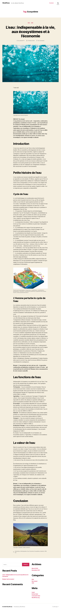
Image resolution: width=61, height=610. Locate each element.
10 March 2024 (31, 40)
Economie (31, 551)
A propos (51, 3)
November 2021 (36, 570)
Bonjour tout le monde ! (8, 579)
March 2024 (35, 568)
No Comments (41, 40)
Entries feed (35, 594)
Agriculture (17, 551)
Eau (28, 551)
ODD (32, 22)
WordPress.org (36, 597)
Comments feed (36, 595)
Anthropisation (23, 551)
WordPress (6, 3)
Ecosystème (37, 551)
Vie (15, 552)
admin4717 (22, 40)
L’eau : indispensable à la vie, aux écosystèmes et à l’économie (30, 31)
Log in (33, 592)
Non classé (34, 581)
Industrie (42, 551)
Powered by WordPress (19, 606)
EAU (29, 22)
